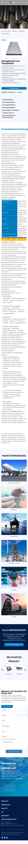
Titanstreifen (8, 674)
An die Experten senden (14, 751)
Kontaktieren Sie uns (8, 785)
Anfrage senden (14, 88)
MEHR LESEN (6, 706)
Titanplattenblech (7, 99)
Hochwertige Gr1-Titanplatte (10, 110)
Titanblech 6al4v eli (8, 112)
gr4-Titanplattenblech (8, 105)
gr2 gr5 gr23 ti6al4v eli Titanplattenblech (8, 116)
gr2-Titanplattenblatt (8, 102)
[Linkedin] (5, 837)
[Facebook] (7, 837)
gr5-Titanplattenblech (8, 107)
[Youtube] (2, 837)
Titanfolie (19, 674)
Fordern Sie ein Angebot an (13, 644)
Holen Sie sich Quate (8, 790)
